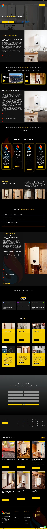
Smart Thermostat (27, 517)
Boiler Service (26, 520)
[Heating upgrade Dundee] (23, 441)
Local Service (26, 523)
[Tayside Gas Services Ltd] (6, 5)
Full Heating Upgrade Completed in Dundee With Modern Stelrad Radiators (8, 491)
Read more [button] (18, 308)
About (15, 514)
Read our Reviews (5, 266)
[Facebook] (35, 518)
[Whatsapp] (45, 527)
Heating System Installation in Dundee (38, 491)
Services (15, 515)
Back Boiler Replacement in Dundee (23, 491)
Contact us (15, 520)
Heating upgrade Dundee (22, 459)
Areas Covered (16, 518)
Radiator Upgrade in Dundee (8, 459)
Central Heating (26, 515)
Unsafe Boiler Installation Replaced (37, 460)
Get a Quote (4, 264)
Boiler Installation (26, 514)
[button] (44, 305)
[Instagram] (43, 0)
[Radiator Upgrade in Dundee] (8, 441)
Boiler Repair (26, 518)
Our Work (15, 517)
